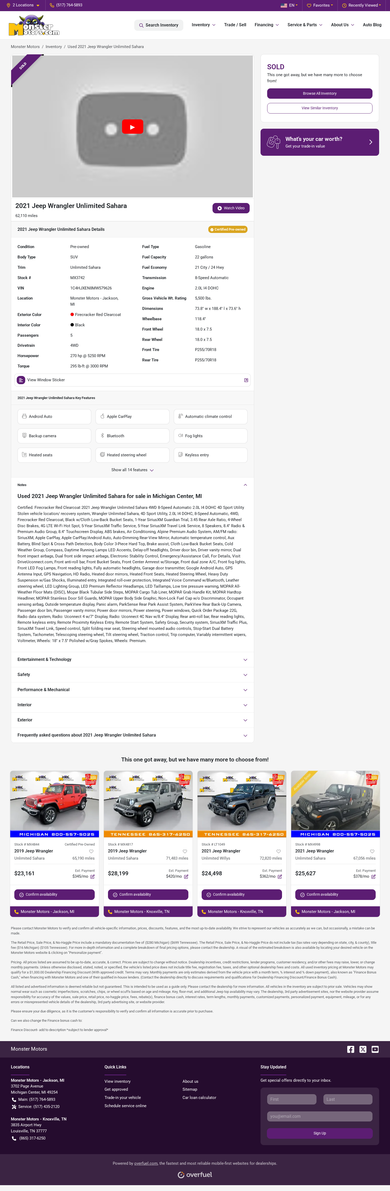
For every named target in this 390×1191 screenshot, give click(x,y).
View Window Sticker (46, 380)
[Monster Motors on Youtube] (373, 1049)
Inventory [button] (201, 24)
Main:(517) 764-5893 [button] (36, 1099)
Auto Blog (372, 24)
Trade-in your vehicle (123, 1097)
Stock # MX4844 (26, 844)
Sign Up (320, 1133)
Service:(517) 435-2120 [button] (38, 1106)
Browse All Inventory (320, 93)
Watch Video (234, 208)
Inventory (54, 46)
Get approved (116, 1089)
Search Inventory (162, 25)
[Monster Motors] (34, 25)
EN (291, 5)
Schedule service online (125, 1105)
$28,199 (118, 873)
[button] (25, 5)
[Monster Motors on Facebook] (349, 1049)
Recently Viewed (363, 5)
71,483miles (177, 858)
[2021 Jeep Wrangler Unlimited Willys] (241, 804)
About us (190, 1081)
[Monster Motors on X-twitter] (361, 1049)
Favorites (321, 5)
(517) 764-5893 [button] (69, 5)
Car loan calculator (199, 1097)
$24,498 (212, 873)
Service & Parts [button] (302, 24)
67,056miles (364, 858)
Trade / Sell (235, 24)
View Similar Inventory (320, 108)
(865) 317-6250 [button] (32, 1138)
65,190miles (83, 858)
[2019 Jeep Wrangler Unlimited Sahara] (54, 804)
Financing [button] (264, 24)
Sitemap (190, 1089)
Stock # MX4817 (120, 844)
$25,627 (305, 873)
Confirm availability (41, 894)
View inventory (118, 1081)
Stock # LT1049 (213, 844)
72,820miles (271, 858)
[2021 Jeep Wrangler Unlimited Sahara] (335, 804)
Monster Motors (25, 46)
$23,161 (24, 873)
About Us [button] (340, 24)
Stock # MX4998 (307, 844)
